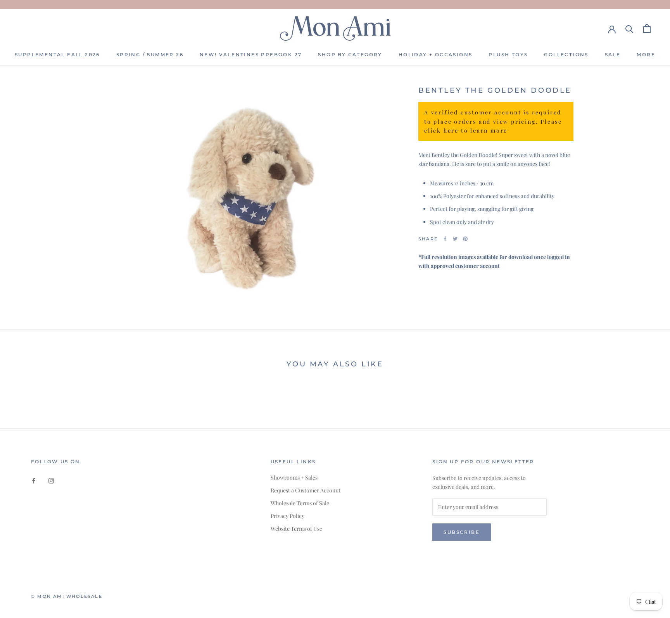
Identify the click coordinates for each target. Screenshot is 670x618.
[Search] (629, 28)
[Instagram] (51, 480)
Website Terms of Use (296, 528)
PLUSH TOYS (508, 54)
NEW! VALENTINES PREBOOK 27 (251, 54)
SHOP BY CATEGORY (350, 54)
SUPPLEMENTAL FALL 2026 (57, 54)
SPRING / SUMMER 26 (149, 54)
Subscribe (462, 532)
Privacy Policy (287, 516)
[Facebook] (445, 238)
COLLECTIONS (566, 54)
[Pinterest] (465, 238)
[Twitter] (455, 238)
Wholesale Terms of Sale (300, 503)
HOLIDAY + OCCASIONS (436, 54)
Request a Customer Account (305, 490)
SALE (613, 54)
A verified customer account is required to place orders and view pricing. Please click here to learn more (493, 121)
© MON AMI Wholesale (66, 596)
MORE (646, 54)
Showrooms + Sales (294, 477)
